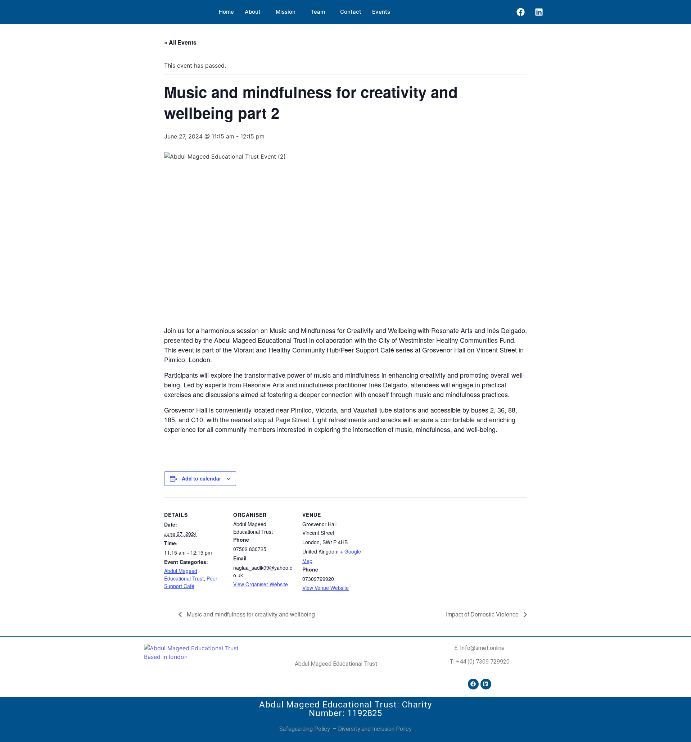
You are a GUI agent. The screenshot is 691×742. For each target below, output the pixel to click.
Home (226, 11)
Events (381, 11)
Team (318, 11)
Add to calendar (201, 478)
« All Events (180, 42)
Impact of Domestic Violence (483, 614)
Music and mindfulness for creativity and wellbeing (250, 614)
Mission (285, 11)
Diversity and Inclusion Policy (375, 728)
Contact (350, 11)
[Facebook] (520, 12)
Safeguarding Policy (305, 728)
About (253, 11)
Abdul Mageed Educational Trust (184, 574)
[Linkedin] (538, 12)
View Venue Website (325, 587)
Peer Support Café (190, 582)
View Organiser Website (260, 584)
